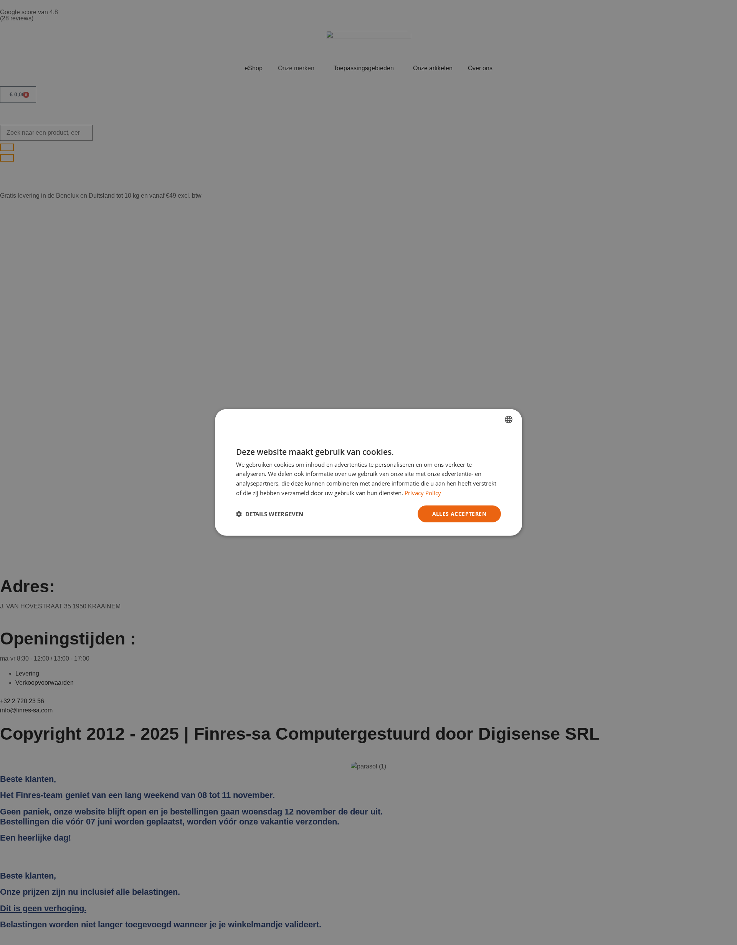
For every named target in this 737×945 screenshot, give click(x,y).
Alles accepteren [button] (459, 513)
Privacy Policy (423, 493)
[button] (269, 514)
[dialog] (368, 472)
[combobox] (508, 419)
